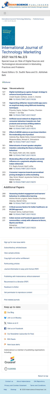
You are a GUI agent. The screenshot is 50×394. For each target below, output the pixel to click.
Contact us (9, 381)
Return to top (43, 376)
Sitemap (13, 389)
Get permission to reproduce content (18, 292)
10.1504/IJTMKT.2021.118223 (24, 228)
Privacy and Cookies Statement (16, 385)
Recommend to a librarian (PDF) (16, 282)
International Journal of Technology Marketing (16, 19)
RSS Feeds (11, 339)
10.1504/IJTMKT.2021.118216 (24, 155)
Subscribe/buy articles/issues (15, 248)
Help (5, 389)
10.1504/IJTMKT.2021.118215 (24, 182)
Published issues (38, 19)
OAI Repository (39, 381)
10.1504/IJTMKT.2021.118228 (24, 203)
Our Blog (10, 312)
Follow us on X (12, 323)
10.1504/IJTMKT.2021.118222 (24, 214)
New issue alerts (13, 344)
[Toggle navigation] (5, 13)
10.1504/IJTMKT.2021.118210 (24, 128)
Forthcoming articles (12, 264)
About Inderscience (23, 381)
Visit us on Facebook (15, 328)
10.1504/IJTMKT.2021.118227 (24, 115)
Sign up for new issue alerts (14, 242)
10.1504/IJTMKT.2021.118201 (24, 142)
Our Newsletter (13, 334)
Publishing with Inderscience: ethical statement (22, 276)
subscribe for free (26, 334)
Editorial (7, 82)
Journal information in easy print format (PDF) (21, 269)
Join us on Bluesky (14, 318)
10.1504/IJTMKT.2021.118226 (24, 99)
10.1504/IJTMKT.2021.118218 (24, 169)
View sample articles (12, 253)
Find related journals (12, 300)
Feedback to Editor (11, 287)
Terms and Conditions (38, 385)
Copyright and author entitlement (16, 258)
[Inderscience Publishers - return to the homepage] (25, 4)
